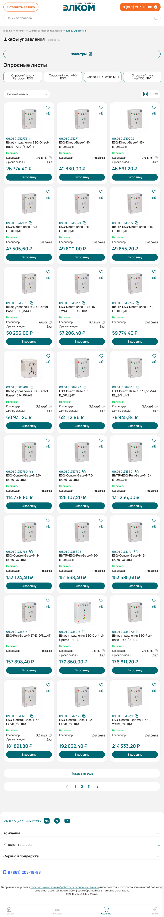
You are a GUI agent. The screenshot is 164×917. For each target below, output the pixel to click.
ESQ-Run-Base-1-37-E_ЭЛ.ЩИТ (28, 635)
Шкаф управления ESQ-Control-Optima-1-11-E (81, 637)
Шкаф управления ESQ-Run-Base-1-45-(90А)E (132, 637)
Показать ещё (82, 773)
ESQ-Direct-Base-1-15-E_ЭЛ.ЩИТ (128, 144)
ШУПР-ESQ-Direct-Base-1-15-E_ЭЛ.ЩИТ (133, 229)
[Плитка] (145, 94)
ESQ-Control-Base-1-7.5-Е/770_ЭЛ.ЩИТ (23, 722)
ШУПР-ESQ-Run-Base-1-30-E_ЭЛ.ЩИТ (78, 557)
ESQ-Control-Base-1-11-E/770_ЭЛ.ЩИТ (22, 557)
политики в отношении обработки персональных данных (65, 887)
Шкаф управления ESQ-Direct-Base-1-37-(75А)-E (28, 309)
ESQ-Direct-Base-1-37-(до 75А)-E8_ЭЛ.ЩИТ (134, 393)
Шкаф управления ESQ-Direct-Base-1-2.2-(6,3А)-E (28, 144)
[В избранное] (48, 107)
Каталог (20, 30)
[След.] (97, 786)
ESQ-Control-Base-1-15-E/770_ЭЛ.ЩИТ (129, 557)
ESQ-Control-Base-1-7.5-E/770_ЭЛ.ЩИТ (76, 477)
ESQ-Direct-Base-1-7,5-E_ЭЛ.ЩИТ (22, 229)
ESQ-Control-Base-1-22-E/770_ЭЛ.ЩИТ (76, 722)
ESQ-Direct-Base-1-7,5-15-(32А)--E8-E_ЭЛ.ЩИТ (77, 309)
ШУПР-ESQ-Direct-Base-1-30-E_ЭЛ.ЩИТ (133, 309)
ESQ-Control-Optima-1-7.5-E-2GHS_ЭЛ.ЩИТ (132, 722)
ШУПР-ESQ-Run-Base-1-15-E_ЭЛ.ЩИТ (131, 477)
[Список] (155, 94)
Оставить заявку (21, 7)
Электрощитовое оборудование (45, 30)
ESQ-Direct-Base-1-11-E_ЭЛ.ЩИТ (75, 144)
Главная (7, 30)
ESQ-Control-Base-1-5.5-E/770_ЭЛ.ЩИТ (23, 477)
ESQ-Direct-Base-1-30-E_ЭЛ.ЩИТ (75, 393)
